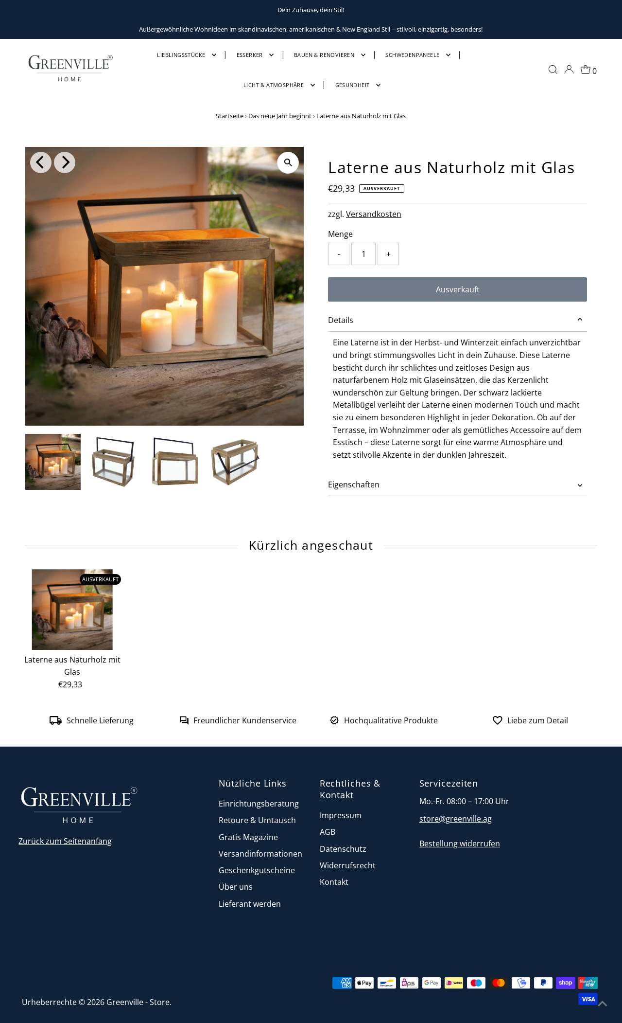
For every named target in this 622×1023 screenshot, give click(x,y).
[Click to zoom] (288, 163)
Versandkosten (373, 214)
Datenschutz (343, 849)
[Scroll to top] (602, 1003)
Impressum (341, 815)
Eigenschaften (354, 484)
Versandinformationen (260, 853)
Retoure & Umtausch (257, 820)
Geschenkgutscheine (257, 870)
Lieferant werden (250, 903)
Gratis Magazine (248, 837)
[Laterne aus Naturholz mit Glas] (72, 609)
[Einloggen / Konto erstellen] (569, 69)
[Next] (64, 162)
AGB (327, 831)
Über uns (236, 886)
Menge (340, 234)
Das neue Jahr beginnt (279, 115)
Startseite (229, 115)
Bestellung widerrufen (459, 843)
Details (340, 320)
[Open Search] (553, 69)
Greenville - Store (138, 1002)
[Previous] (41, 162)
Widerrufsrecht (348, 865)
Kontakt (334, 882)
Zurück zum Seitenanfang (65, 841)
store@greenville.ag (455, 818)
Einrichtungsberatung (259, 803)
